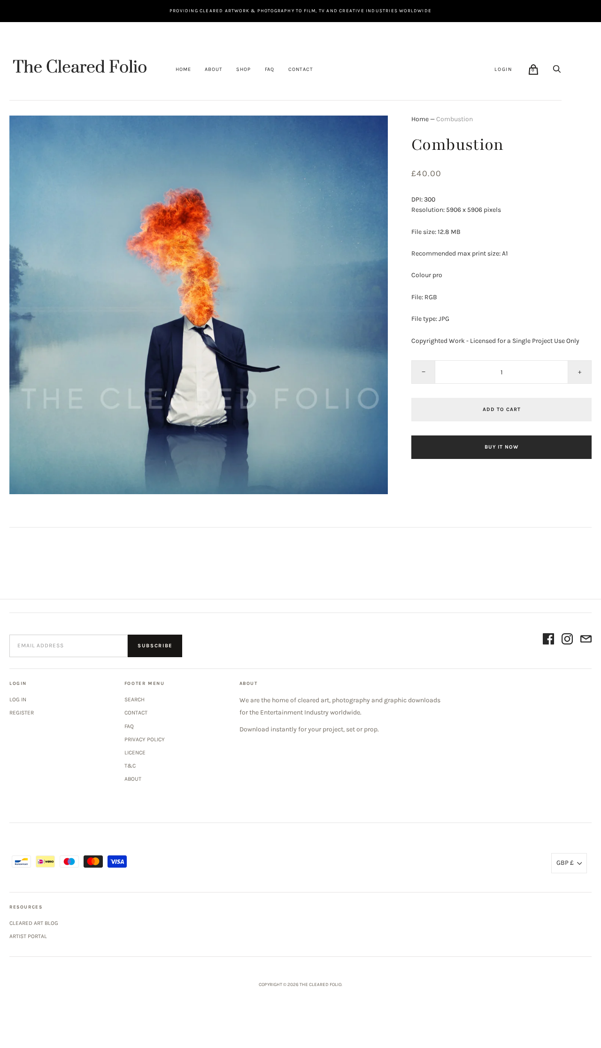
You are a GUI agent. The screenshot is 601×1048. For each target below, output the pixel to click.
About (213, 69)
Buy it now (501, 447)
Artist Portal (28, 936)
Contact (300, 69)
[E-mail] (586, 640)
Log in (17, 699)
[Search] (557, 69)
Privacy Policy (144, 739)
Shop (243, 69)
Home (183, 69)
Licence (135, 752)
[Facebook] (548, 640)
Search (134, 699)
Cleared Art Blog (33, 923)
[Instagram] (567, 640)
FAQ (269, 69)
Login (503, 69)
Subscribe (155, 646)
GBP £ (565, 863)
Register (21, 712)
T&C (130, 765)
